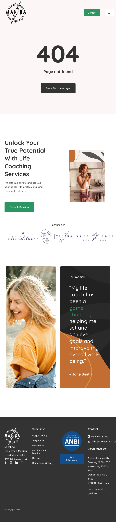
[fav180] (16, 2)
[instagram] (11, 462)
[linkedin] (16, 462)
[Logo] (21, 233)
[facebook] (6, 462)
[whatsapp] (22, 462)
